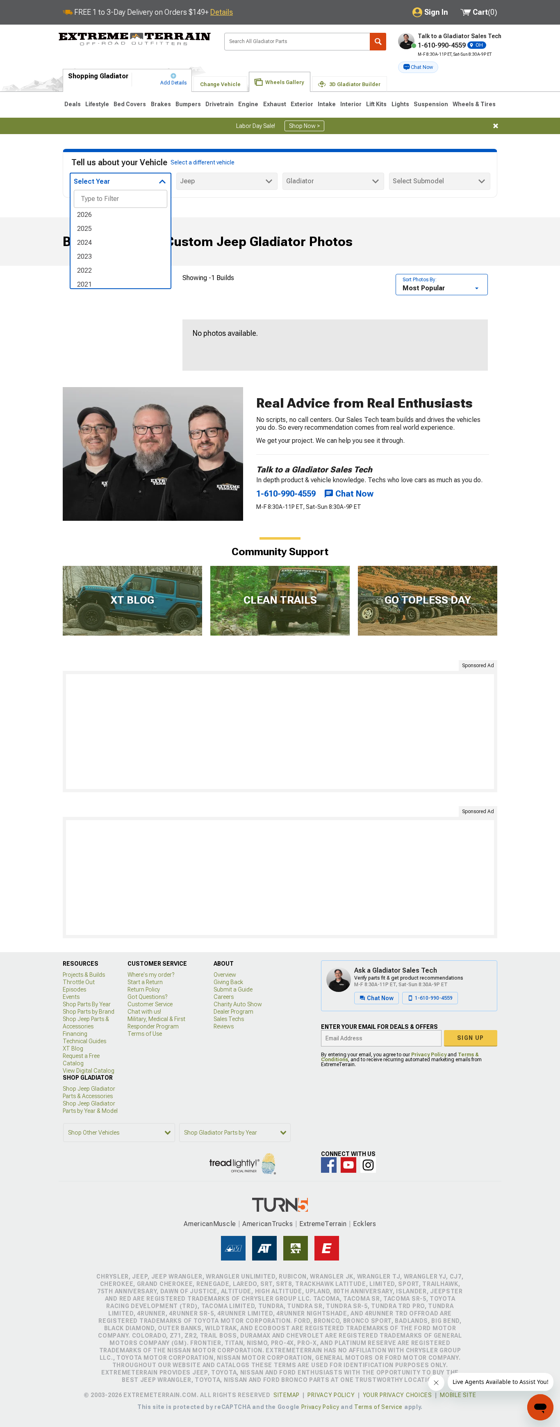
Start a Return (145, 982)
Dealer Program (233, 1011)
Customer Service (150, 1004)
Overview (225, 974)
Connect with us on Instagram (368, 1165)
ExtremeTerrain (323, 1224)
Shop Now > (304, 126)
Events (71, 997)
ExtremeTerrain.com (135, 39)
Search (378, 41)
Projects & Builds (84, 974)
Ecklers (364, 1224)
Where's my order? (150, 974)
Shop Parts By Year (87, 1004)
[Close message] (495, 125)
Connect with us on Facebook (329, 1165)
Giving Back (228, 982)
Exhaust (274, 104)
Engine (248, 104)
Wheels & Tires (474, 104)
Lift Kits (376, 104)
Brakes (161, 104)
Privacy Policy (428, 1055)
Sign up (470, 1038)
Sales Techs (229, 1019)
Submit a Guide (233, 989)
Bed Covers (130, 104)
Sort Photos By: (420, 280)
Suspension (431, 104)
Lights (400, 104)
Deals (72, 104)
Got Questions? (147, 997)
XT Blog (73, 1048)
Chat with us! (144, 1011)
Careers (224, 997)
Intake (327, 104)
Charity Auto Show (238, 1004)
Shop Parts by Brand (88, 1011)
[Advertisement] (280, 731)
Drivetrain (219, 104)
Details (221, 12)
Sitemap (286, 1395)
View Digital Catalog (88, 1070)
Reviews (224, 1026)
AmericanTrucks (267, 1224)
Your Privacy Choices (397, 1395)
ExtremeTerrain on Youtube (348, 1165)
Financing (75, 1033)
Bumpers (188, 104)
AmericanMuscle (210, 1224)
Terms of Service (378, 1407)
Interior (351, 104)
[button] (418, 67)
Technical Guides (84, 1041)
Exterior (302, 104)
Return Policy (143, 989)
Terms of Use (144, 1033)
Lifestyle (97, 104)
